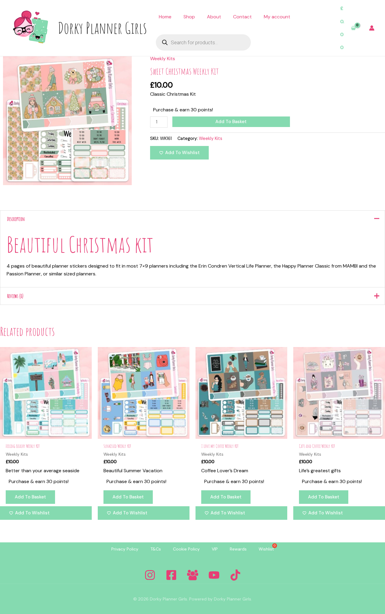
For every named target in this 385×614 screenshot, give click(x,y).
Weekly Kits (162, 58)
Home (165, 17)
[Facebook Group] (192, 575)
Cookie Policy (186, 549)
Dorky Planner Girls (102, 28)
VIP (215, 549)
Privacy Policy (124, 549)
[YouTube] (214, 575)
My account (277, 17)
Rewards (238, 549)
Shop (189, 17)
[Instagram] (150, 575)
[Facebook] (171, 575)
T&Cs (155, 549)
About (214, 17)
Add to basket (231, 122)
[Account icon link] (371, 28)
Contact (242, 17)
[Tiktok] (235, 575)
